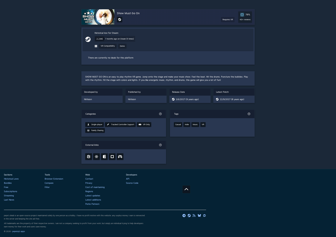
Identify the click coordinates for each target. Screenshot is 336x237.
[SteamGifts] (112, 156)
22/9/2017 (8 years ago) (232, 99)
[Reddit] (204, 215)
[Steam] (189, 215)
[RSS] (194, 215)
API (127, 179)
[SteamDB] (88, 156)
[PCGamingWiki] (104, 156)
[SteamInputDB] (120, 156)
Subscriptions (10, 191)
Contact (89, 179)
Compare (49, 183)
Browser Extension (54, 179)
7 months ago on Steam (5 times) (119, 39)
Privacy (88, 183)
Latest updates (92, 195)
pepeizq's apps (18, 231)
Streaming (9, 195)
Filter (47, 187)
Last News (9, 200)
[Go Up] (186, 189)
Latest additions (93, 200)
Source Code (132, 183)
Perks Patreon (92, 204)
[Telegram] (184, 215)
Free (6, 187)
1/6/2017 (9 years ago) (187, 99)
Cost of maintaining (95, 187)
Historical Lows (11, 179)
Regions (89, 191)
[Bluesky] (199, 215)
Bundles (8, 183)
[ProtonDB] (96, 156)
